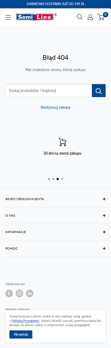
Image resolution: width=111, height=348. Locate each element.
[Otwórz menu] (8, 17)
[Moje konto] (90, 17)
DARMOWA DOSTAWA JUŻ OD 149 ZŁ (55, 4)
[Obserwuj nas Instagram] (19, 293)
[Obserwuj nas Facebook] (9, 293)
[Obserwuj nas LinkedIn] (29, 293)
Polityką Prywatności (25, 320)
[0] (101, 17)
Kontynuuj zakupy (55, 107)
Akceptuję (21, 334)
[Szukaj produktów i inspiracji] (99, 90)
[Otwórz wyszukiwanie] (80, 17)
